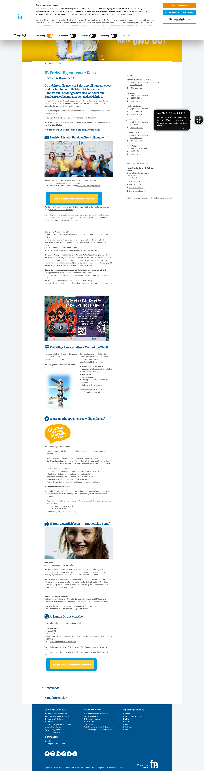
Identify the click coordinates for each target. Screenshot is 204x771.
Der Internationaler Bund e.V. (56, 714)
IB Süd (125, 724)
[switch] (73, 36)
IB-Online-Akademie (52, 732)
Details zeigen (128, 36)
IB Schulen (49, 721)
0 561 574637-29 (136, 151)
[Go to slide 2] (103, 60)
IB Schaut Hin (89, 721)
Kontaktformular (142, 163)
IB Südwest (127, 727)
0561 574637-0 (135, 181)
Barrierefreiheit (90, 768)
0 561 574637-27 (136, 98)
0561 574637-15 (136, 138)
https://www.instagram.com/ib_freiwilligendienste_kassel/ (149, 198)
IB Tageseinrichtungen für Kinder (58, 724)
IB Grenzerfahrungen (92, 719)
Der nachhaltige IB (91, 716)
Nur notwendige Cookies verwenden (179, 20)
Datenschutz (58, 768)
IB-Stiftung (49, 741)
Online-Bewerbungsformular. (88, 186)
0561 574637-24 (136, 124)
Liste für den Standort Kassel (61, 210)
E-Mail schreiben (136, 88)
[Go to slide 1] (101, 60)
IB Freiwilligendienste (53, 727)
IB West (126, 729)
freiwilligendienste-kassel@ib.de (63, 641)
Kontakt (120, 768)
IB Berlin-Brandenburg (132, 716)
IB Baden (126, 714)
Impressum (49, 768)
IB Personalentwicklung (54, 719)
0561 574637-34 (136, 85)
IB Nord (126, 721)
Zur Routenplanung (137, 191)
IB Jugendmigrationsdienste (55, 729)
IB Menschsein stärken (93, 724)
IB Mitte (126, 719)
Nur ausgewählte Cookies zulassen (179, 12)
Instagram (66, 220)
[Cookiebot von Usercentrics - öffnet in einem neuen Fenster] (20, 36)
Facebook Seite (92, 217)
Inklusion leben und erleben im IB (97, 714)
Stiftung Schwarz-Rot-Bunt (55, 743)
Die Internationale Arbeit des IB (57, 716)
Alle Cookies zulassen (179, 6)
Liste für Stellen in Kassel (90, 392)
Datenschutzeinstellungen (74, 768)
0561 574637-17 (136, 111)
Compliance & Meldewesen (106, 768)
